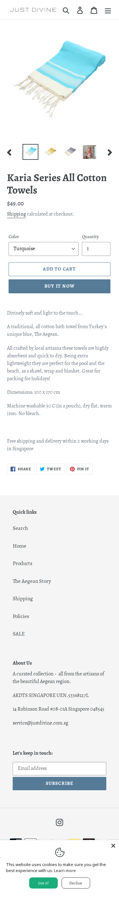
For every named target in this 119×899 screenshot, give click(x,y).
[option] (30, 151)
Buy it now (59, 286)
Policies (21, 616)
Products (22, 563)
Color (14, 236)
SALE (19, 633)
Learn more (65, 870)
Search (20, 528)
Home (19, 546)
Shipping (16, 214)
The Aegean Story (32, 581)
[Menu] (108, 10)
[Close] (113, 846)
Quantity (90, 236)
